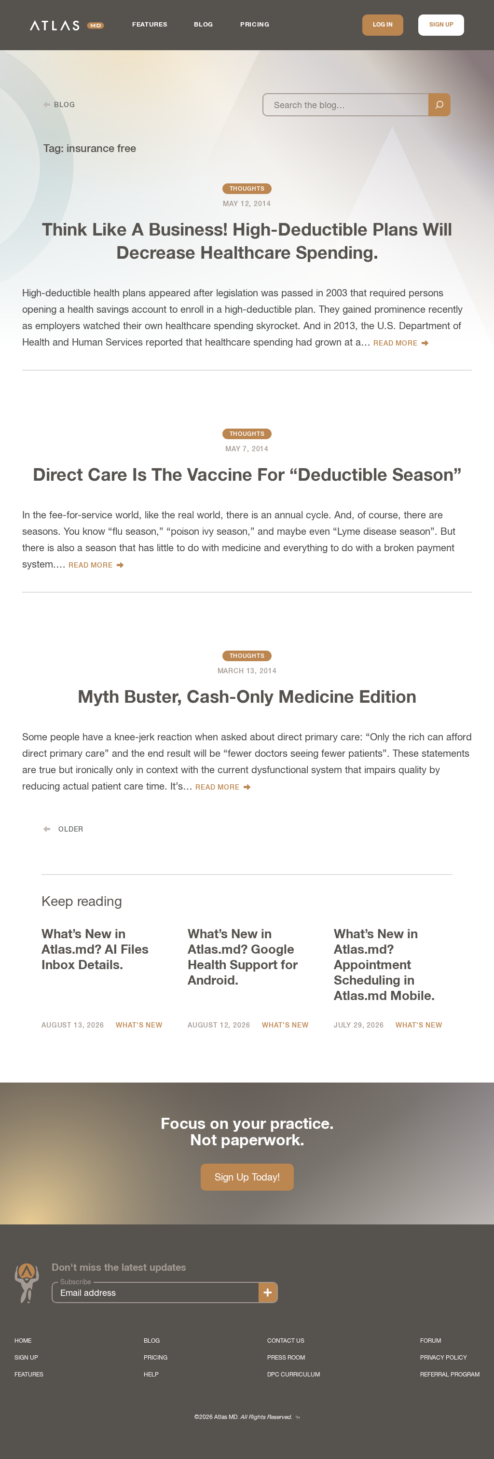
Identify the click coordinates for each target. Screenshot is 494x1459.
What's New (139, 1025)
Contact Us (285, 1340)
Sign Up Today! (247, 1176)
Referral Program (450, 1374)
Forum (430, 1340)
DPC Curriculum (293, 1374)
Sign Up (441, 25)
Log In (383, 25)
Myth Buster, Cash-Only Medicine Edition (247, 698)
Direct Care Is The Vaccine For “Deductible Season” (247, 476)
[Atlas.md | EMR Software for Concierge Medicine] (67, 25)
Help (151, 1374)
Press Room (286, 1357)
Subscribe (75, 1282)
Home (22, 1340)
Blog (203, 25)
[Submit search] (439, 104)
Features (149, 25)
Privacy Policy (443, 1357)
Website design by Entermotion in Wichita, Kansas (297, 1417)
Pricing (255, 25)
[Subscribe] (268, 1292)
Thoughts (247, 188)
